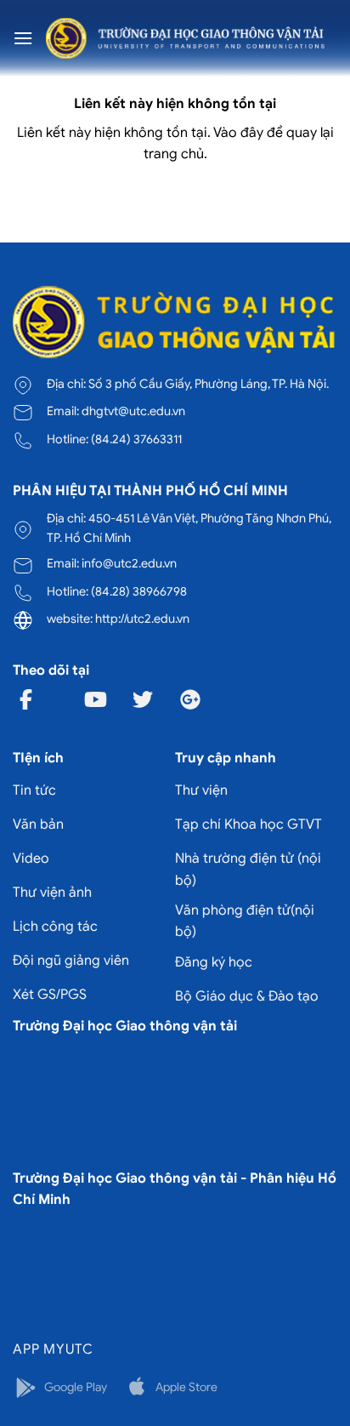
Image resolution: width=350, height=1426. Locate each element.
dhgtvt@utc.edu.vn (133, 411)
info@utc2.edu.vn (129, 563)
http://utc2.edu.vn (142, 618)
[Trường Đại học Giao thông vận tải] (185, 38)
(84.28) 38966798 (139, 591)
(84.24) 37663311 (136, 439)
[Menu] (23, 38)
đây (251, 132)
